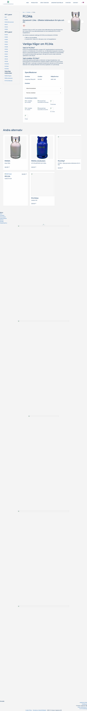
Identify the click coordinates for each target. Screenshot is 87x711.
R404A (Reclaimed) (9, 22)
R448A (6, 37)
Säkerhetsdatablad (57, 2)
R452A (6, 44)
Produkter (34, 2)
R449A (6, 39)
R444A (6, 34)
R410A (6, 27)
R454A (6, 49)
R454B (6, 51)
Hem (27, 2)
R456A (6, 29)
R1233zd (7, 63)
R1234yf (6, 66)
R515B (6, 61)
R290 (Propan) (8, 75)
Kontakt (75, 2)
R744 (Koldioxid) (8, 80)
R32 (6, 17)
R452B (6, 46)
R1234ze (7, 68)
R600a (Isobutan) (8, 78)
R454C (6, 54)
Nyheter (68, 2)
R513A (6, 59)
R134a (6, 19)
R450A (6, 42)
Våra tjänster (44, 2)
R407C (6, 24)
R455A (6, 56)
